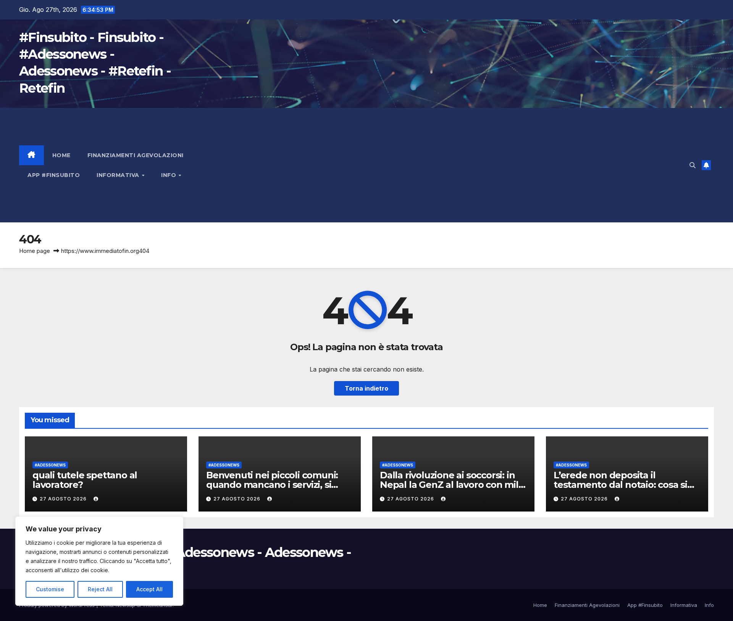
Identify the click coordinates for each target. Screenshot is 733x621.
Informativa (119, 175)
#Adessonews (50, 465)
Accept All (149, 589)
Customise (50, 589)
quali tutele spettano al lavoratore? (84, 480)
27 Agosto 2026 (64, 499)
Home (61, 155)
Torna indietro (366, 388)
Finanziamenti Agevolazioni (135, 155)
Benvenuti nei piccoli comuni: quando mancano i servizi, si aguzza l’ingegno (272, 485)
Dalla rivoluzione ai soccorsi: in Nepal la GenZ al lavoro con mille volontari (453, 485)
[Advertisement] (455, 165)
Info (169, 175)
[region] (99, 561)
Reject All (100, 589)
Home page (34, 250)
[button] (692, 165)
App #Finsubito (53, 175)
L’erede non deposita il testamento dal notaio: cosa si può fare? (620, 485)
